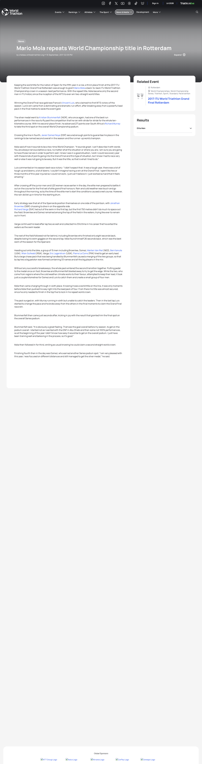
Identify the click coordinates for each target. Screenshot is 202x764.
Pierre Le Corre (80, 253)
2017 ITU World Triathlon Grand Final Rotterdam (168, 100)
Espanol (178, 54)
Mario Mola (79, 87)
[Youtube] (122, 3)
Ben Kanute (116, 250)
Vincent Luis (68, 102)
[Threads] (129, 3)
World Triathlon (12, 12)
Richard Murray (112, 123)
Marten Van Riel (95, 250)
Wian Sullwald (28, 253)
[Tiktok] (136, 3)
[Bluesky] (142, 3)
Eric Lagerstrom (58, 253)
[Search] (197, 12)
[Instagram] (103, 3)
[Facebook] (110, 3)
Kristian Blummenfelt (49, 117)
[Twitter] (116, 3)
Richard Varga (21, 209)
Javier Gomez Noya (50, 135)
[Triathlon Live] (187, 3)
